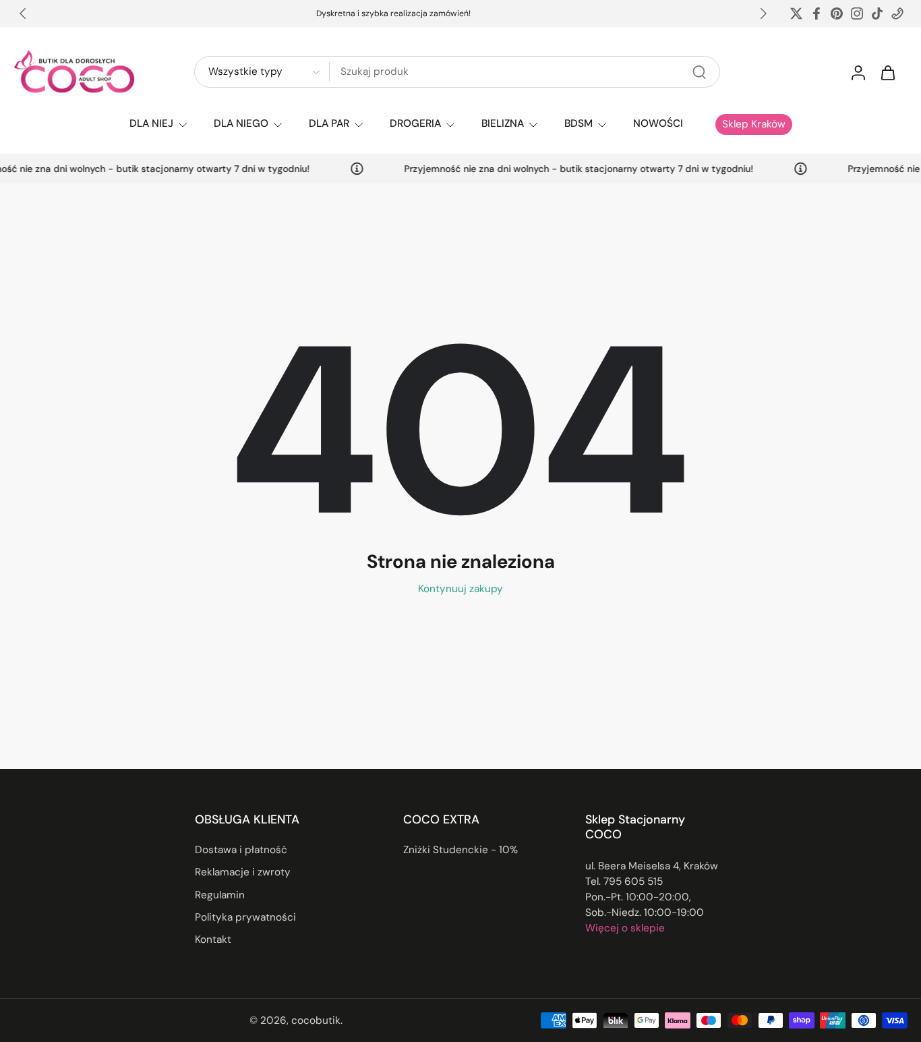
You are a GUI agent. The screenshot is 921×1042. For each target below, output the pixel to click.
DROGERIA (415, 123)
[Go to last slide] (23, 13)
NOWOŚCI (658, 123)
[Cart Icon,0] (887, 72)
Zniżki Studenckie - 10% (460, 850)
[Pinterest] (837, 13)
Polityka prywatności (245, 917)
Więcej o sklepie (625, 928)
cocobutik (315, 1020)
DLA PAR (329, 123)
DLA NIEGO (241, 123)
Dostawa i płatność (241, 850)
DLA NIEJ (151, 123)
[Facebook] (816, 13)
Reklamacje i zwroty (243, 872)
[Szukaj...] (699, 72)
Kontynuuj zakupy (460, 589)
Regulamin (220, 895)
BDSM (578, 123)
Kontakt (213, 939)
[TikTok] (877, 13)
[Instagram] (857, 13)
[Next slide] (763, 13)
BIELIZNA (502, 123)
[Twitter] (796, 13)
